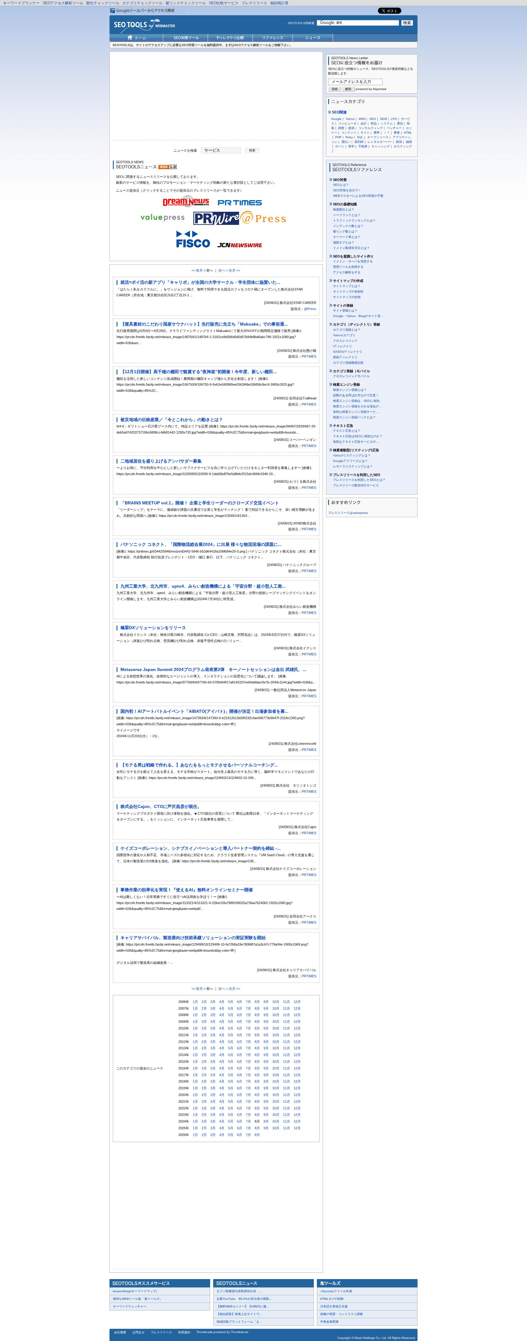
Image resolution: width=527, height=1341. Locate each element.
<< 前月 (197, 270)
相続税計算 (279, 3)
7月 (248, 1002)
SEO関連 (339, 112)
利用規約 (184, 1332)
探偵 (399, 141)
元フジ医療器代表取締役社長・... (239, 1291)
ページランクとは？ (346, 215)
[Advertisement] (216, 97)
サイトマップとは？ (346, 286)
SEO (372, 119)
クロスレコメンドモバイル (351, 376)
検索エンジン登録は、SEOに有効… (357, 400)
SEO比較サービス (223, 3)
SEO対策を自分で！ (347, 190)
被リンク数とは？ (345, 231)
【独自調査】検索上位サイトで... (239, 1314)
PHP (338, 137)
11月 (286, 1002)
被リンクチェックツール (186, 3)
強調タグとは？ (343, 242)
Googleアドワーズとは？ (350, 461)
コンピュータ (347, 123)
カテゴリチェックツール (142, 3)
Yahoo (350, 119)
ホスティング (403, 146)
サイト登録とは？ (345, 310)
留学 (351, 146)
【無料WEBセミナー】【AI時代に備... (243, 1306)
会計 (363, 123)
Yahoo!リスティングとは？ (352, 455)
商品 (374, 123)
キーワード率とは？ (346, 237)
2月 (204, 1002)
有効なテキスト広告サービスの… (356, 441)
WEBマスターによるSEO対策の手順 (358, 195)
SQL (360, 137)
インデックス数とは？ (348, 226)
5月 (230, 1002)
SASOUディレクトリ (347, 351)
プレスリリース (254, 3)
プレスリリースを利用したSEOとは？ (359, 479)
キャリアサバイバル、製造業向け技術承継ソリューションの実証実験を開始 (193, 937)
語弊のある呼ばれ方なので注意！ (356, 395)
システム (387, 123)
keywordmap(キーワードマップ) (135, 1291)
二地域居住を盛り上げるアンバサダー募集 (161, 461)
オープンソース (378, 137)
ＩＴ (387, 132)
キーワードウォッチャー (129, 1306)
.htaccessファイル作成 (336, 1291)
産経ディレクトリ (345, 357)
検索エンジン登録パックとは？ (354, 417)
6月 (239, 1002)
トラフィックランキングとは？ (354, 220)
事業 (397, 132)
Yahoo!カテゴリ (344, 335)
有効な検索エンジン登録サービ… (356, 411)
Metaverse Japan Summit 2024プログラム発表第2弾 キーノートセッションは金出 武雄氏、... (213, 669)
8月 (257, 1002)
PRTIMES (309, 356)
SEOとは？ (341, 184)
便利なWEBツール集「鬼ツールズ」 (138, 1298)
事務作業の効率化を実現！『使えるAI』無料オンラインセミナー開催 (186, 889)
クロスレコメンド (345, 340)
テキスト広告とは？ (346, 430)
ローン (339, 146)
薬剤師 (359, 141)
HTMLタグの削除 (332, 1298)
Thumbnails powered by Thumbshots (222, 1332)
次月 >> (234, 270)
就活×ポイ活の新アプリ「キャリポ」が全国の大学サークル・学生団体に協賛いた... (200, 282)
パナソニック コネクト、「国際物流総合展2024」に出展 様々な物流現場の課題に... (200, 544)
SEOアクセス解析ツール (63, 3)
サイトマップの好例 (346, 297)
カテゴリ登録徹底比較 (348, 362)
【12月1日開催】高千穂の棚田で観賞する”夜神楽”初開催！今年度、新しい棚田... (198, 371)
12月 (297, 1002)
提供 (351, 128)
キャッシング (380, 146)
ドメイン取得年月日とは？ (351, 248)
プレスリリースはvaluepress (348, 512)
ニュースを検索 (185, 150)
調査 (341, 128)
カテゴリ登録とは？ (346, 329)
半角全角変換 (329, 1321)
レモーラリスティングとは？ (353, 466)
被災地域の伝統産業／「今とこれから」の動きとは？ (171, 419)
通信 (400, 123)
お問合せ (138, 1332)
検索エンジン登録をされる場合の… (357, 406)
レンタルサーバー (379, 141)
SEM (383, 119)
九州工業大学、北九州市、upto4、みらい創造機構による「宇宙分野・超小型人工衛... (203, 586)
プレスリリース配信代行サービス (356, 485)
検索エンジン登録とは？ (350, 389)
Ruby (349, 137)
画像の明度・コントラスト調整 (341, 1314)
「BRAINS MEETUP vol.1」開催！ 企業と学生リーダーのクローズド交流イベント (199, 502)
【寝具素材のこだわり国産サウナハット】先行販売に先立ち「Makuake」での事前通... (204, 324)
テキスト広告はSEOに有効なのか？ (357, 436)
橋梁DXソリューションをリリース (153, 627)
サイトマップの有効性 (348, 291)
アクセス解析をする (346, 272)
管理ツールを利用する (348, 267)
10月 (275, 1002)
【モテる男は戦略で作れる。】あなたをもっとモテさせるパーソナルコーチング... (199, 764)
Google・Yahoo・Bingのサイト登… (358, 316)
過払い (345, 141)
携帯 (377, 132)
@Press (310, 309)
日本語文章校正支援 (334, 1306)
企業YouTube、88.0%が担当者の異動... (244, 1298)
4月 (221, 1002)
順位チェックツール (102, 3)
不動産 (362, 146)
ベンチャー (394, 128)
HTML (408, 132)
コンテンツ (349, 132)
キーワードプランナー (21, 3)
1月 (195, 1002)
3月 (213, 1002)
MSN (362, 119)
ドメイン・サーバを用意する (353, 261)
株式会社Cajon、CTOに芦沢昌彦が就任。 (161, 806)
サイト (365, 132)
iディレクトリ (342, 346)
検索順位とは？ (343, 209)
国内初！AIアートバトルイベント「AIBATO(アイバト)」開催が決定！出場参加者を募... (204, 711)
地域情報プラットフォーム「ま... (239, 1321)
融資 (409, 141)
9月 (266, 1002)
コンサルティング (370, 128)
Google (336, 119)
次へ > (223, 270)
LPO (394, 119)
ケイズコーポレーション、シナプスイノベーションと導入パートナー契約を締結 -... (200, 848)
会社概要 (120, 1332)
